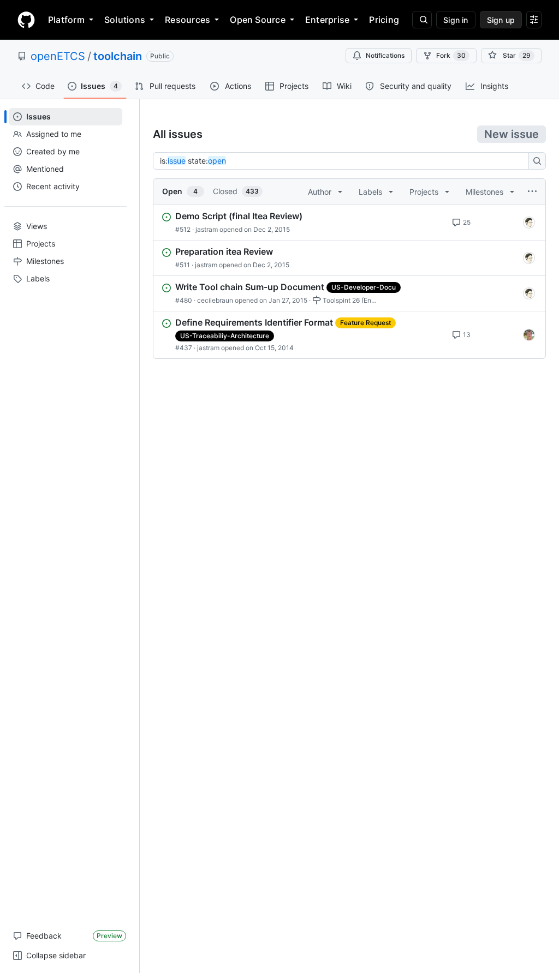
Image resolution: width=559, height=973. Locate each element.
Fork (451, 55)
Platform (66, 19)
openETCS (58, 56)
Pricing (384, 19)
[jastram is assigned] (529, 222)
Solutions (124, 19)
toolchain (117, 56)
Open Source (258, 19)
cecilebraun (215, 300)
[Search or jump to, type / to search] (422, 19)
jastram (206, 229)
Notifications (385, 55)
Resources (187, 19)
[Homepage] (26, 19)
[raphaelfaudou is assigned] (529, 334)
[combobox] (344, 161)
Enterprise (327, 19)
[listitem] (349, 222)
